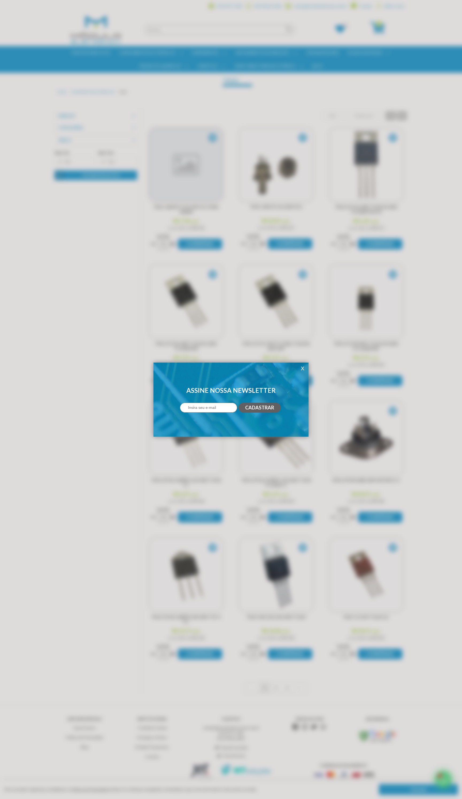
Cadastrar (259, 407)
